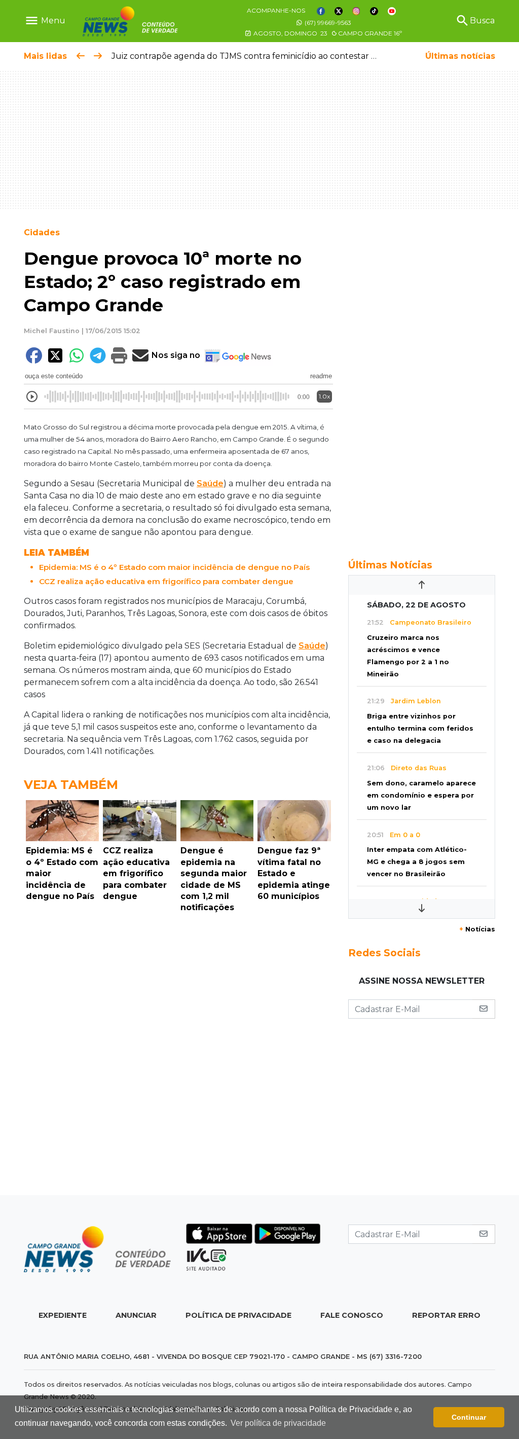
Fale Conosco (351, 1315)
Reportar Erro (446, 1315)
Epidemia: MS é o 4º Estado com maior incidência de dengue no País (174, 567)
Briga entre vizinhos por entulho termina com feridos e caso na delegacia (420, 728)
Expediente (63, 1315)
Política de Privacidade (238, 1315)
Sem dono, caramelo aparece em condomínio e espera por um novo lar (421, 795)
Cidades (42, 232)
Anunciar (136, 1315)
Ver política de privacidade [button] (278, 1423)
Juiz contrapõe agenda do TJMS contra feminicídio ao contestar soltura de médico (278, 56)
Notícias (477, 929)
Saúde (210, 483)
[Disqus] (178, 1056)
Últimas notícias (460, 56)
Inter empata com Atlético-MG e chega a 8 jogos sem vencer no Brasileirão (417, 862)
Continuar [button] (469, 1417)
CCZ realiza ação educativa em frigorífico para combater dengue (166, 581)
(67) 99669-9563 (327, 22)
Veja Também (71, 784)
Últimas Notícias (390, 565)
